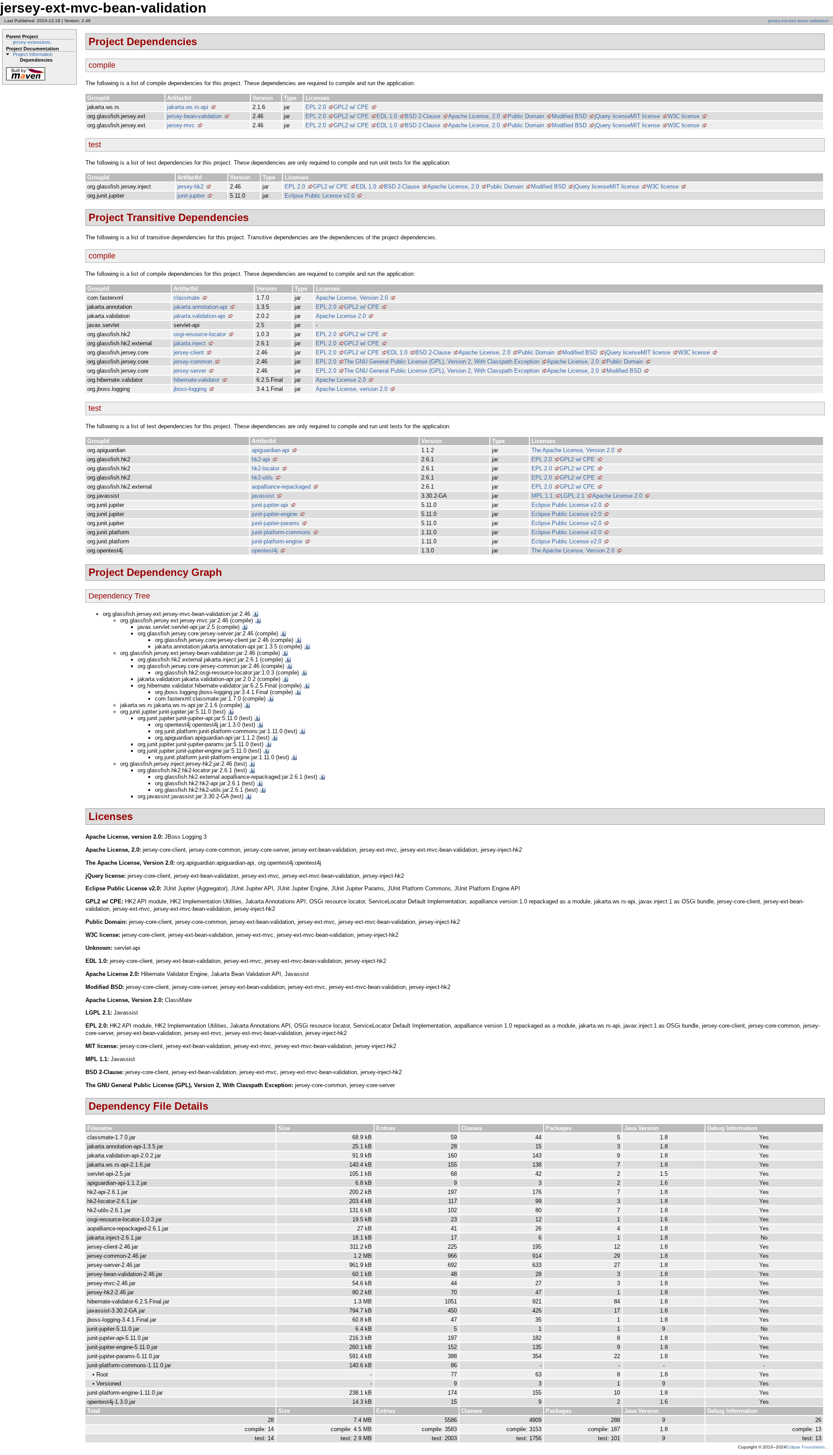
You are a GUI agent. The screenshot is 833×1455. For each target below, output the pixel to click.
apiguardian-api (270, 450)
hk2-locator (265, 468)
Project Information (32, 54)
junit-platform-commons (281, 532)
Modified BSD (569, 116)
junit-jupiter (191, 195)
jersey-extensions (32, 42)
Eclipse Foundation (805, 1447)
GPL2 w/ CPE (351, 107)
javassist (263, 496)
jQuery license (612, 116)
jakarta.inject (190, 343)
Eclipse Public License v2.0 (319, 195)
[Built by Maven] (25, 79)
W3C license (683, 116)
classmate (187, 297)
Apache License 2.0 (341, 316)
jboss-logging (190, 389)
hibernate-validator (197, 380)
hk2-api (261, 459)
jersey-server (190, 370)
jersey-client (189, 352)
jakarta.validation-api (199, 316)
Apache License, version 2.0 (351, 389)
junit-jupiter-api (270, 505)
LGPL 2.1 (572, 496)
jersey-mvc (181, 125)
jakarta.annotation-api (200, 307)
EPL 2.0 (315, 107)
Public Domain (526, 116)
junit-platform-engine (277, 541)
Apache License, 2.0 (474, 116)
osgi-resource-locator (200, 334)
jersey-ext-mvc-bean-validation (798, 20)
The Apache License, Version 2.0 (572, 450)
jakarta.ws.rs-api (187, 107)
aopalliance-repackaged (281, 486)
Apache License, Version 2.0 (352, 297)
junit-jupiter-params (275, 523)
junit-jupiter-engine (274, 514)
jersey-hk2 (190, 186)
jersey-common (193, 361)
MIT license (645, 116)
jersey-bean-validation (194, 116)
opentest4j (265, 550)
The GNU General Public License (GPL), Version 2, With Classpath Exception (441, 361)
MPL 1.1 (542, 496)
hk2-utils (262, 477)
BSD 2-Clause (422, 116)
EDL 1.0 (387, 116)
